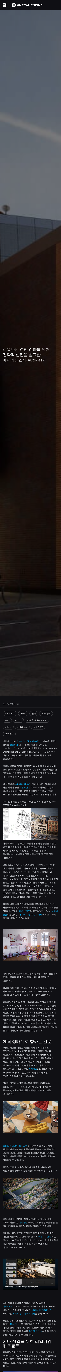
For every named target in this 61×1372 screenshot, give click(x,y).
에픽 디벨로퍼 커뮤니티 (23, 1313)
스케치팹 (33, 1069)
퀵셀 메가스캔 (44, 1236)
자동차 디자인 (24, 914)
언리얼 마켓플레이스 (41, 1310)
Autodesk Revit (22, 784)
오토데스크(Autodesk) (27, 741)
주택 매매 (37, 914)
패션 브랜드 (24, 911)
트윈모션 (23, 787)
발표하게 (14, 745)
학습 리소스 (15, 1324)
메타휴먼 (23, 1222)
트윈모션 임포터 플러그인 (15, 1146)
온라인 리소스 (35, 1331)
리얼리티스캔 (9, 1306)
